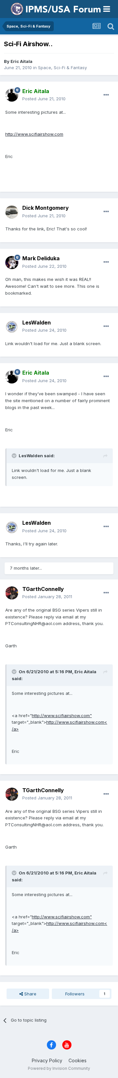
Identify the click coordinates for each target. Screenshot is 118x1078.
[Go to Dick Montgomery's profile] (11, 212)
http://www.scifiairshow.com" (62, 715)
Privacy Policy (47, 1060)
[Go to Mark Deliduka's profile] (11, 262)
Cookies (78, 1060)
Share (29, 993)
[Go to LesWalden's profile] (11, 326)
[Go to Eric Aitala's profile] (11, 95)
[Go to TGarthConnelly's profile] (11, 592)
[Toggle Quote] (15, 455)
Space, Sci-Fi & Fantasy (62, 67)
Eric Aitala (21, 61)
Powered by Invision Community (59, 1068)
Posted (44, 98)
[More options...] (106, 95)
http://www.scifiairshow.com (34, 134)
